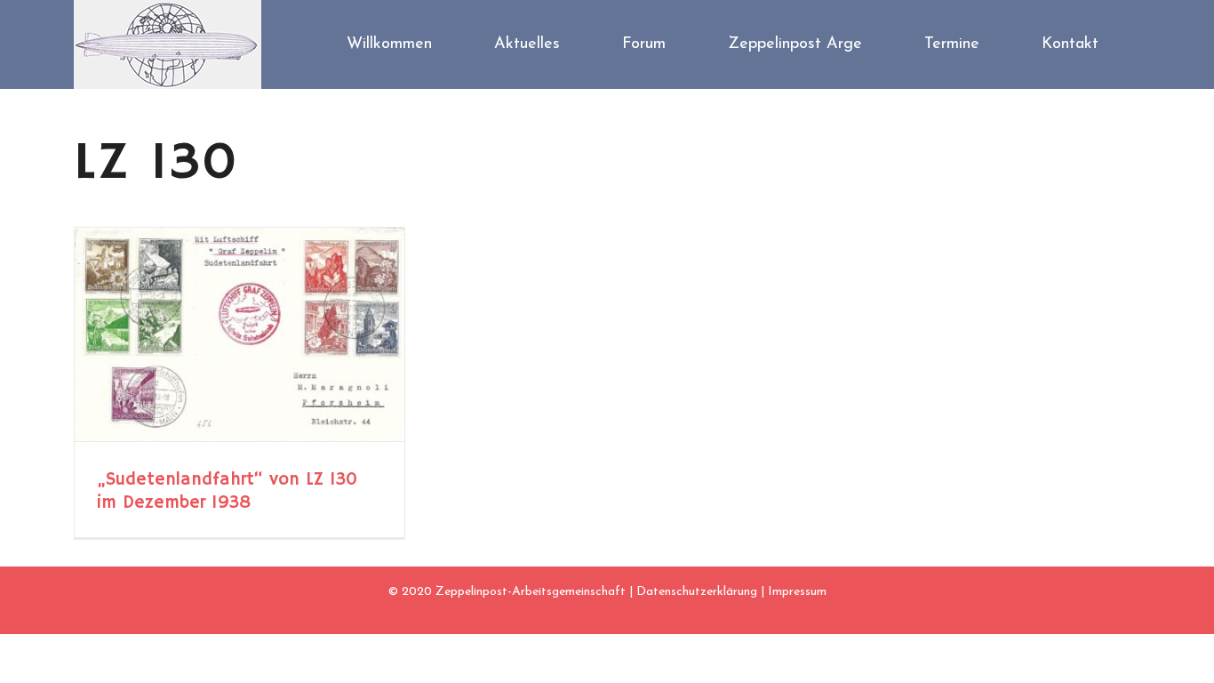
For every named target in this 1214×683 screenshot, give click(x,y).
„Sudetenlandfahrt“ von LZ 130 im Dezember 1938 (227, 491)
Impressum (797, 592)
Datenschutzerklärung (696, 592)
